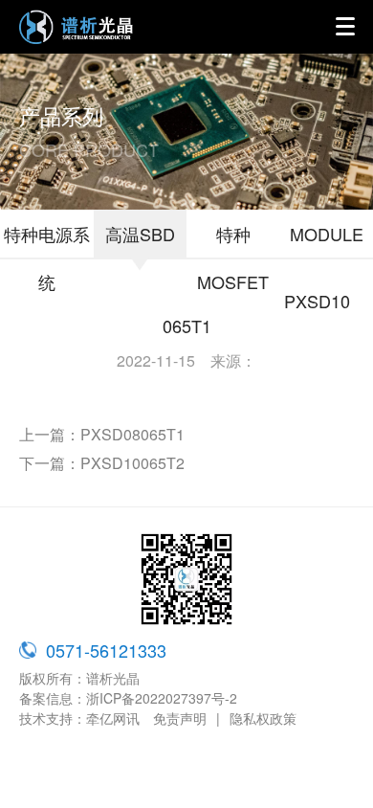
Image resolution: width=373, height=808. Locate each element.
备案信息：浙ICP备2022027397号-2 (128, 697)
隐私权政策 (263, 718)
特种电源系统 (47, 257)
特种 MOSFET (233, 257)
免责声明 (180, 718)
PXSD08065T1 (132, 434)
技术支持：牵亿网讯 (79, 718)
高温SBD (140, 233)
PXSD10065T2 (132, 463)
